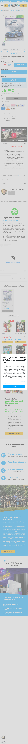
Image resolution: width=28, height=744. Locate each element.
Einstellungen (22, 382)
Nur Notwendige (6, 383)
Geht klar (14, 386)
